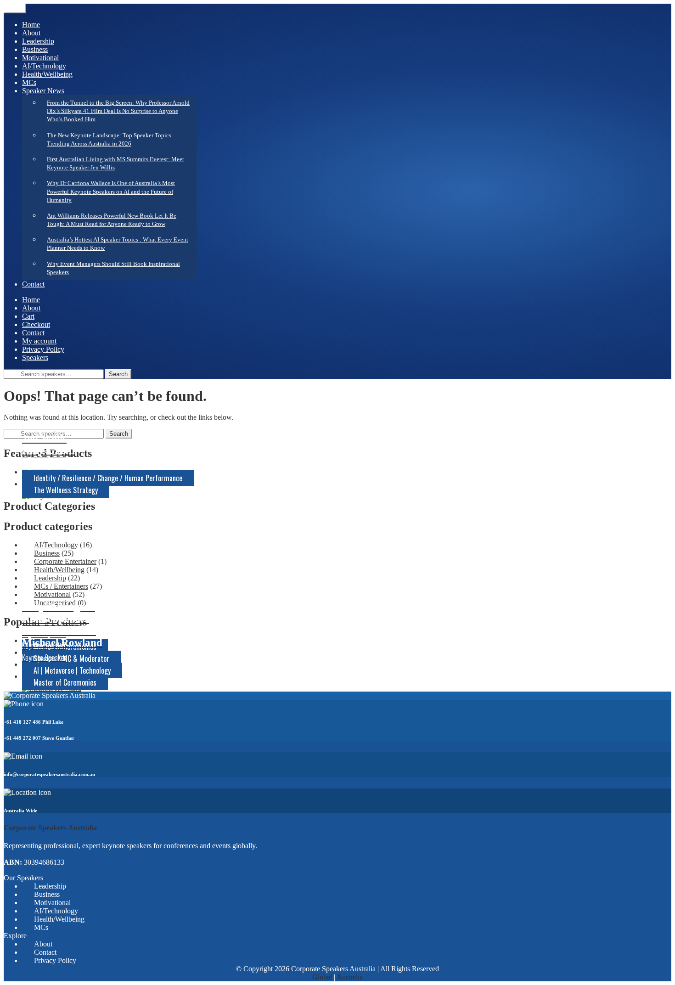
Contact (33, 284)
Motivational (40, 58)
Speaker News (43, 91)
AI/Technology (44, 66)
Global (322, 977)
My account (39, 341)
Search (118, 374)
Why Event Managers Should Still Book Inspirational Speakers (113, 268)
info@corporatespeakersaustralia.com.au (49, 774)
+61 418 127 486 (22, 722)
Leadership (38, 41)
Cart (28, 316)
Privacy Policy (43, 349)
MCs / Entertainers (61, 586)
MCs (29, 82)
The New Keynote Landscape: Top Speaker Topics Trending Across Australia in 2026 (109, 139)
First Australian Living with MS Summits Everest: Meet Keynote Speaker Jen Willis (115, 163)
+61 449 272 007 (22, 738)
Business (35, 49)
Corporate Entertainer (65, 561)
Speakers (35, 357)
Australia (350, 977)
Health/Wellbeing (47, 74)
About (31, 33)
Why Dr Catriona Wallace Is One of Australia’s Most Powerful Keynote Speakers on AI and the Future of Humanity (111, 191)
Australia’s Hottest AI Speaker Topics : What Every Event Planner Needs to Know (117, 243)
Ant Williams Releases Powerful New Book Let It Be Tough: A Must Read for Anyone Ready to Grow (111, 219)
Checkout (36, 324)
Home (31, 24)
